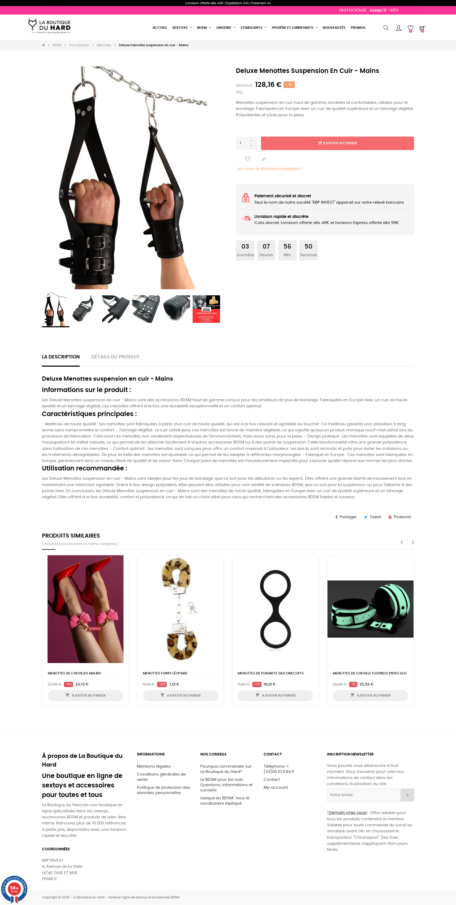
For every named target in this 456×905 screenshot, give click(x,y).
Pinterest (402, 517)
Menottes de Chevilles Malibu (74, 673)
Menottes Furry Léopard (165, 673)
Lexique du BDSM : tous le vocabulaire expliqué (224, 800)
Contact (272, 780)
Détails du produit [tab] (115, 357)
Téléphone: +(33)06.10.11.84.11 (279, 769)
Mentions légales (153, 766)
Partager (348, 517)
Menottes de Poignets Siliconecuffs (271, 673)
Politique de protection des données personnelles (163, 790)
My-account (276, 788)
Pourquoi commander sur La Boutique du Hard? (226, 769)
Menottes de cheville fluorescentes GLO (370, 673)
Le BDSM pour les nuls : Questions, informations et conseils (226, 785)
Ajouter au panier (339, 143)
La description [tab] (61, 357)
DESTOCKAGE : (354, 10)
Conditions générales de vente (161, 777)
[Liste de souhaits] (248, 159)
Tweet (375, 517)
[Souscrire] (407, 795)
